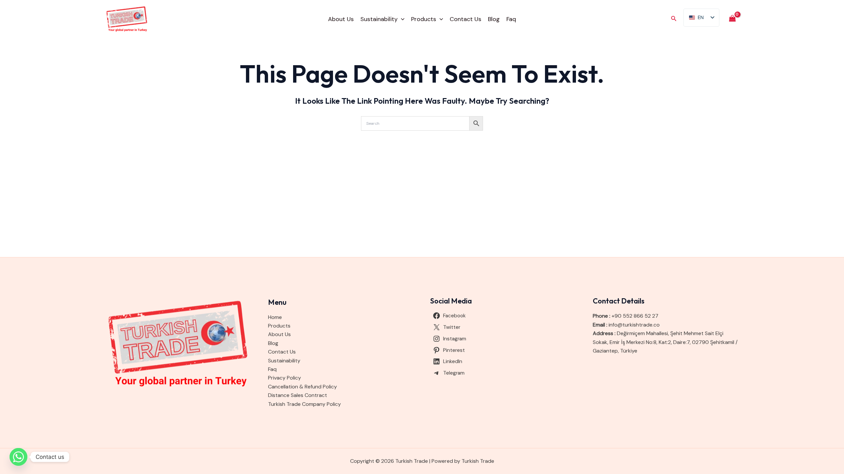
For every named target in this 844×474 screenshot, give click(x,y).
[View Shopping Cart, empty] (732, 19)
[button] (401, 19)
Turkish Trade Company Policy (304, 404)
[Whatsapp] (18, 457)
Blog (494, 19)
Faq (511, 19)
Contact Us (465, 19)
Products (423, 19)
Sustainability (379, 19)
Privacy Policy (284, 377)
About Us (341, 19)
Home (275, 317)
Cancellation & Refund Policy (302, 386)
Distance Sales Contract (297, 395)
